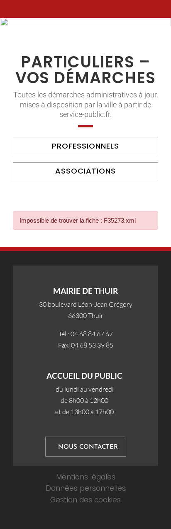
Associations (85, 171)
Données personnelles (86, 488)
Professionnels (85, 146)
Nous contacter (88, 447)
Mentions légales (85, 477)
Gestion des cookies (85, 500)
